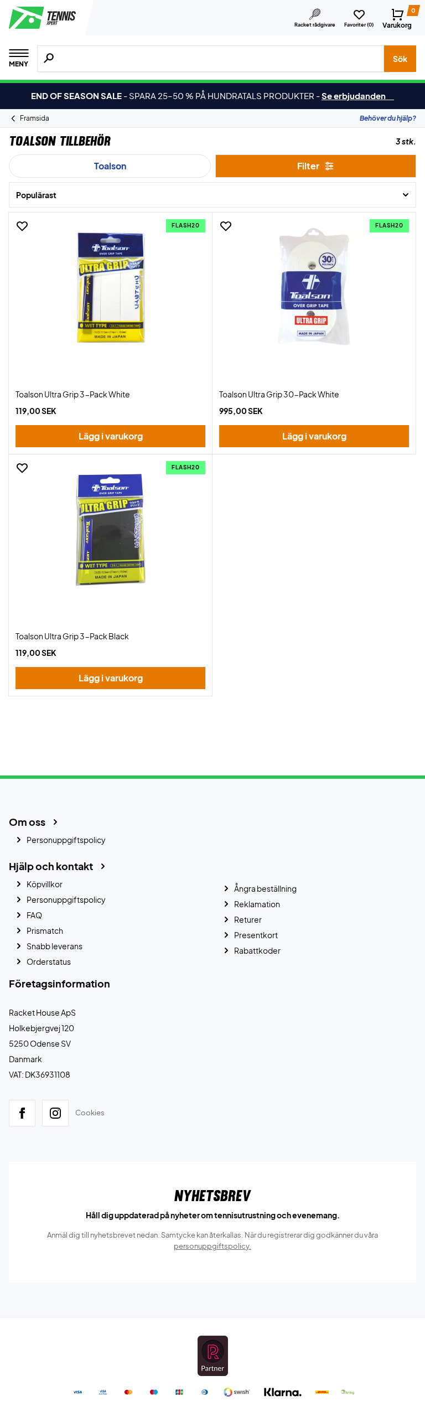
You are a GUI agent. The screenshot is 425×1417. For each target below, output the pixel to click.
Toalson (110, 166)
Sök (400, 59)
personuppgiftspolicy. (212, 1246)
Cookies (90, 1112)
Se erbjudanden (358, 95)
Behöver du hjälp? (388, 118)
